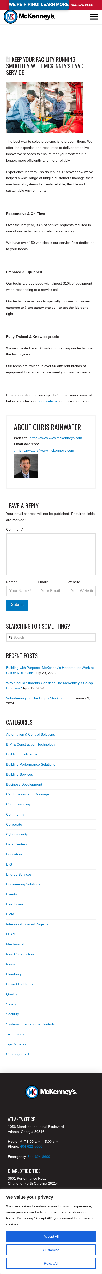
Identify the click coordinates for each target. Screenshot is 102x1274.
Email (43, 582)
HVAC (10, 914)
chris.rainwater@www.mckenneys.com (44, 450)
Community (15, 814)
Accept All (51, 1236)
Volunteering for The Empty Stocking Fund (39, 698)
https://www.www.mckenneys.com (56, 438)
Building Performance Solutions (30, 764)
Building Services (19, 774)
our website (48, 401)
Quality (11, 994)
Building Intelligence (21, 754)
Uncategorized (17, 1054)
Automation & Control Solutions (30, 734)
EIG (9, 864)
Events (11, 894)
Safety (11, 1004)
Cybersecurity (17, 834)
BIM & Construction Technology (30, 744)
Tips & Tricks (16, 1044)
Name (11, 582)
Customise (51, 1250)
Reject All (51, 1263)
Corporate (14, 824)
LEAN (10, 934)
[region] (51, 1231)
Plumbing (13, 974)
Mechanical (15, 944)
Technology (15, 1034)
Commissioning (18, 804)
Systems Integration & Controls (30, 1024)
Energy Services (19, 874)
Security (12, 1014)
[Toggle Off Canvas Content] (94, 16)
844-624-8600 (82, 5)
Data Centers (16, 844)
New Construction (20, 954)
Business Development (24, 784)
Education (14, 854)
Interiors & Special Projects (27, 924)
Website (74, 582)
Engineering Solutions (23, 884)
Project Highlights (19, 984)
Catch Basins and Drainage (27, 794)
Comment (14, 529)
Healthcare (14, 904)
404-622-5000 (31, 1146)
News (10, 964)
